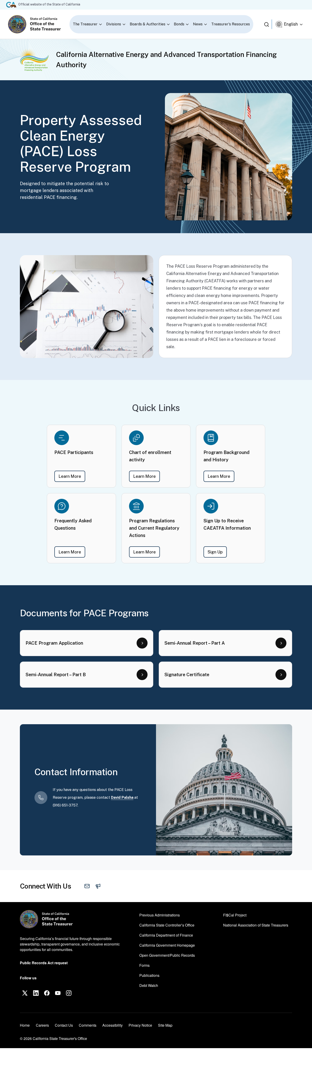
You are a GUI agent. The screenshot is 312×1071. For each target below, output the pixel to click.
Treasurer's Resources (230, 24)
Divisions (113, 24)
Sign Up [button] (217, 551)
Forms (144, 965)
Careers (42, 1025)
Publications (149, 975)
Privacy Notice (140, 1025)
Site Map (165, 1025)
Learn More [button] (71, 476)
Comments (87, 1025)
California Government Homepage (167, 945)
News (198, 24)
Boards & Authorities (147, 24)
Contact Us (64, 1025)
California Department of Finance (166, 935)
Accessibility (112, 1025)
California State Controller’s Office (166, 925)
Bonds (179, 24)
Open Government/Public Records (167, 955)
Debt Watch (148, 985)
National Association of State (255, 925)
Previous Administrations (159, 915)
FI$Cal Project (234, 915)
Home (25, 1025)
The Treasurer (85, 24)
